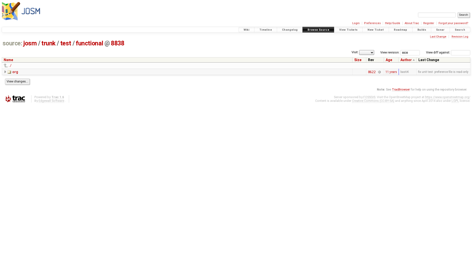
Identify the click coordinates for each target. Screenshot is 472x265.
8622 (372, 72)
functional (89, 43)
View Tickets (348, 29)
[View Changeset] (379, 72)
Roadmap (400, 29)
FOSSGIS (369, 97)
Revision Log (460, 36)
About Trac (412, 23)
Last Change (438, 36)
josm (30, 43)
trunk (48, 43)
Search (460, 29)
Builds (421, 29)
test (65, 43)
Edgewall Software (51, 101)
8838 (117, 43)
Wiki (247, 29)
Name (8, 60)
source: (12, 43)
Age (389, 60)
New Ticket (376, 29)
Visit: (355, 52)
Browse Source (318, 29)
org (15, 72)
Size (357, 60)
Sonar (440, 29)
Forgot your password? (453, 23)
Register (428, 23)
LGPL (455, 101)
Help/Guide (392, 23)
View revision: (389, 52)
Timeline (265, 29)
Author (406, 60)
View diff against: (438, 52)
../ (10, 65)
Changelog (289, 29)
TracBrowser (401, 89)
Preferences (372, 23)
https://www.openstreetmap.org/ (447, 97)
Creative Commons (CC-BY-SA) (373, 101)
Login (356, 23)
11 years (391, 72)
